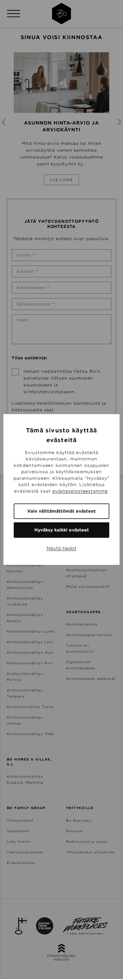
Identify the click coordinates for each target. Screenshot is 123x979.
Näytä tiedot (62, 548)
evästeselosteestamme (80, 491)
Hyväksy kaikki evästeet (61, 530)
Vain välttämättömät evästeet (61, 511)
